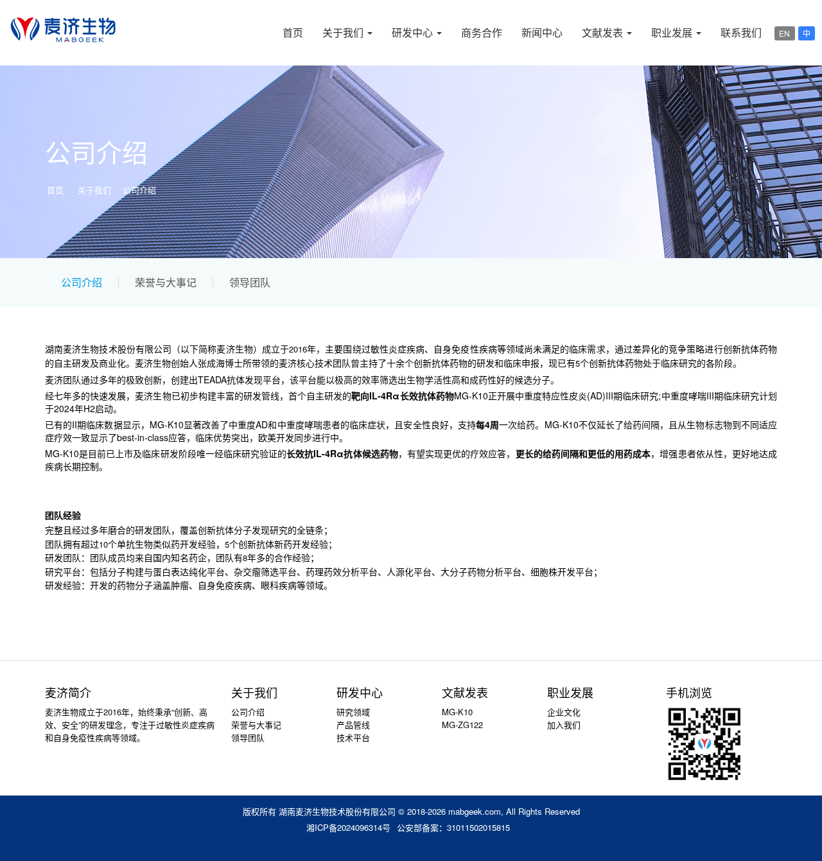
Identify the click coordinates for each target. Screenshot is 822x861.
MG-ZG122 (462, 724)
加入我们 (564, 724)
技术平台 (353, 737)
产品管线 (353, 724)
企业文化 (564, 712)
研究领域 (353, 712)
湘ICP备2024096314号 (348, 827)
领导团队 (249, 282)
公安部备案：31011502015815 (453, 827)
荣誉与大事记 (166, 282)
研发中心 (413, 32)
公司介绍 (139, 190)
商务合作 (481, 32)
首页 (293, 32)
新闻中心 (542, 32)
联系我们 (741, 32)
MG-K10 (457, 712)
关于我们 (344, 32)
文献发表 (603, 32)
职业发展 (673, 32)
